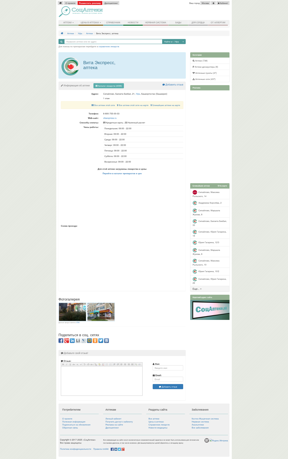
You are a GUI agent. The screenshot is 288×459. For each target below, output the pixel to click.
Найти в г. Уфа (171, 41)
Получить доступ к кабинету (119, 421)
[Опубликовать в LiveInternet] (78, 340)
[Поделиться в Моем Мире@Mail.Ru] (89, 340)
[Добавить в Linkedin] (72, 340)
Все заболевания (200, 427)
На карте (223, 186)
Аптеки (67, 22)
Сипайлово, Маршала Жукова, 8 (206, 212)
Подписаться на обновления (76, 424)
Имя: (157, 363)
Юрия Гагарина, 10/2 (208, 271)
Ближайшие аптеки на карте (166, 105)
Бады (178, 22)
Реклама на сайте (114, 424)
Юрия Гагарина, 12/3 (208, 242)
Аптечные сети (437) (205, 78)
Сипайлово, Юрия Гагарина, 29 (209, 280)
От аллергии (218, 22)
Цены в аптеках (90, 22)
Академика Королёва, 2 (210, 202)
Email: (158, 375)
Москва (205, 2)
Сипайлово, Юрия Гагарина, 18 (209, 233)
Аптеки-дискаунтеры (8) (206, 66)
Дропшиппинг (111, 2)
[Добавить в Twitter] (100, 340)
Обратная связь (70, 427)
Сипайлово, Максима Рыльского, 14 (206, 193)
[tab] (210, 289)
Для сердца (198, 22)
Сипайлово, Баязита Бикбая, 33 (210, 222)
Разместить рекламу (90, 2)
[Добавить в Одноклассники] (95, 340)
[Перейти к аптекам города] (213, 3)
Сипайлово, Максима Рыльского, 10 (206, 262)
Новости (133, 22)
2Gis (78, 322)
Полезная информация (73, 421)
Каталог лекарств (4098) (110, 85)
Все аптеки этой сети (104, 105)
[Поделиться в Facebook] (60, 340)
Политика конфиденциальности (75, 448)
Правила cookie (101, 448)
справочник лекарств (109, 46)
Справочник (113, 22)
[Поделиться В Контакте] (106, 340)
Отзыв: (67, 360)
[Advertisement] (195, 12)
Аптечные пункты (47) (206, 72)
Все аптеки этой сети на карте (133, 105)
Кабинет (223, 2)
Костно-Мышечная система (205, 418)
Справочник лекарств (159, 424)
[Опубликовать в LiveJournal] (83, 340)
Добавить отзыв (174, 84)
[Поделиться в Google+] (66, 340)
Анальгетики (198, 424)
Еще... (196, 289)
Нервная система (155, 22)
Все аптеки (153, 418)
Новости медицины (157, 427)
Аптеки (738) (201, 60)
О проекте (70, 2)
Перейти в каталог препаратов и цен (122, 173)
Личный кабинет (113, 418)
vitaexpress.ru (110, 117)
